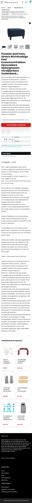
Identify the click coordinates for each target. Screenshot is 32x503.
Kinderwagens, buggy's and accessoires (13, 12)
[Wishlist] (26, 2)
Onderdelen (5, 14)
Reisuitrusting (6, 10)
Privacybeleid (5, 487)
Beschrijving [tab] (6, 153)
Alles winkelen (5, 473)
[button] (30, 23)
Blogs (2, 475)
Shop (9, 7)
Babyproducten (18, 7)
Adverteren (4, 480)
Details (26, 120)
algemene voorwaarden (8, 489)
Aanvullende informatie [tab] (9, 156)
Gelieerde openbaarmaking (9, 492)
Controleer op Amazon (16, 125)
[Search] (23, 2)
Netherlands (11, 139)
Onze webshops (5, 478)
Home (3, 7)
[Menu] (2, 2)
